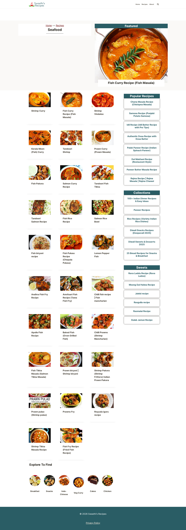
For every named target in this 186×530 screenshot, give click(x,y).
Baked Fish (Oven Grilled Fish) (70, 335)
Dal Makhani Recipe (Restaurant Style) (142, 160)
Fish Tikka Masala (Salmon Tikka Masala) (39, 373)
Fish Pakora (37, 183)
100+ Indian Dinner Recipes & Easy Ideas (141, 199)
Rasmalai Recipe (141, 311)
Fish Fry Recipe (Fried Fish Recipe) (71, 449)
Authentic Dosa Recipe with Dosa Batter (141, 137)
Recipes (145, 4)
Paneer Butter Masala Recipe (142, 169)
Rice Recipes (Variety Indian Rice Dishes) (142, 220)
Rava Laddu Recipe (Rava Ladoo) (141, 274)
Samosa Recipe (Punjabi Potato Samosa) (141, 114)
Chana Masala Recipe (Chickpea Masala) (142, 103)
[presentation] (131, 55)
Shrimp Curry (38, 111)
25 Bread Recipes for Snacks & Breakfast (142, 254)
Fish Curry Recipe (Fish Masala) (131, 83)
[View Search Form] (158, 4)
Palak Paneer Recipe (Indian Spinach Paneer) (142, 149)
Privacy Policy (93, 523)
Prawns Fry (69, 411)
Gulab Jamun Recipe (142, 320)
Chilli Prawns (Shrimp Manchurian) (101, 335)
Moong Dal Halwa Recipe (142, 285)
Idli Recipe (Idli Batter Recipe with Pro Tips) (142, 126)
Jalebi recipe (142, 293)
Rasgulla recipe (142, 302)
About (151, 4)
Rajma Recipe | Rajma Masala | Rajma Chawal (142, 179)
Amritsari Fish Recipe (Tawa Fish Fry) (70, 297)
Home (138, 4)
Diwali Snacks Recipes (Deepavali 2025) (142, 231)
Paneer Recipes (142, 210)
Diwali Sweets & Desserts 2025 (141, 243)
